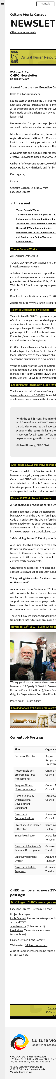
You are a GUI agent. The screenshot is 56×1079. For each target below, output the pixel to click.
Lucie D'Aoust (18, 918)
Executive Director (25, 756)
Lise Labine (16, 930)
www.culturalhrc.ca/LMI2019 (28, 395)
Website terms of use (21, 1072)
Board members (29, 951)
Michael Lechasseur (36, 945)
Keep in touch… (24, 241)
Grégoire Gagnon (42, 909)
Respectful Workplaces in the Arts (34, 228)
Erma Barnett (36, 940)
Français (45, 3)
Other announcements (23, 32)
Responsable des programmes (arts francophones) (25, 774)
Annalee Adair (18, 926)
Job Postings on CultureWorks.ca (34, 237)
